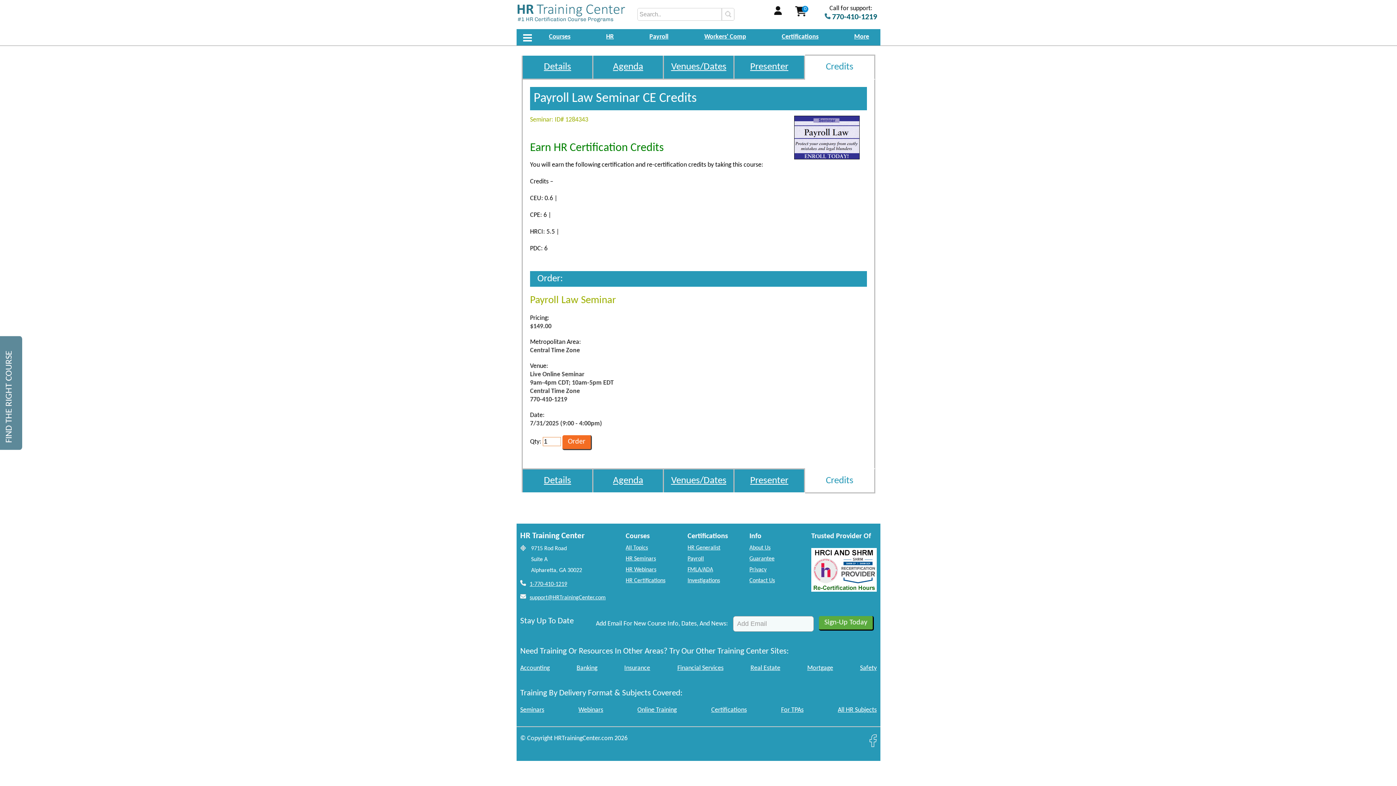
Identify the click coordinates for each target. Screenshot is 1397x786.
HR (610, 36)
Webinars (590, 710)
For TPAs (792, 710)
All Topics (637, 548)
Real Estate (765, 668)
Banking (587, 668)
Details (557, 67)
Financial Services (700, 668)
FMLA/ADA (700, 570)
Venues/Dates (699, 67)
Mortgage (820, 668)
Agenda (628, 67)
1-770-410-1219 (548, 584)
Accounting (535, 668)
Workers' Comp (725, 36)
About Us (760, 548)
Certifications (800, 36)
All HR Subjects (857, 710)
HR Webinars (641, 570)
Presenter (769, 67)
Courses (559, 36)
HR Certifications (645, 581)
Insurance (637, 668)
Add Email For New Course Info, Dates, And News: (662, 623)
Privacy (758, 570)
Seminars (532, 710)
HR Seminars (641, 559)
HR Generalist (704, 548)
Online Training (657, 710)
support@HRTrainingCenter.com (568, 598)
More (861, 36)
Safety (868, 668)
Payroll (658, 36)
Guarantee (762, 559)
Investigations (704, 581)
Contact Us (762, 581)
